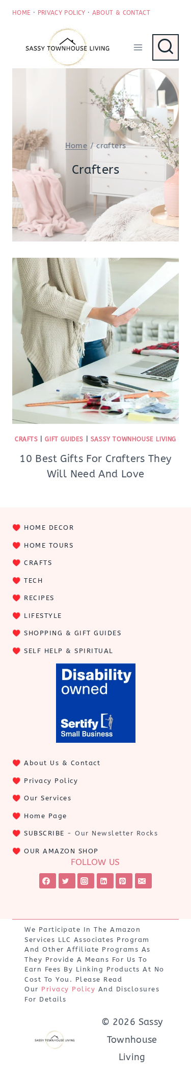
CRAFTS (38, 562)
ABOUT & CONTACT (121, 12)
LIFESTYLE (43, 615)
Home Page (45, 816)
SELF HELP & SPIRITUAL (69, 651)
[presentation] (95, 341)
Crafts (26, 439)
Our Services (47, 798)
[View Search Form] (165, 47)
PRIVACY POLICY (62, 12)
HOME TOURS (48, 545)
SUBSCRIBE (44, 833)
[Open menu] (137, 47)
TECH (33, 580)
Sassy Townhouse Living (133, 439)
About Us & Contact (62, 763)
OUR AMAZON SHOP (61, 851)
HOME (21, 12)
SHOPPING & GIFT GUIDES (72, 633)
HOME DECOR (49, 527)
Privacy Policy (51, 781)
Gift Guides (64, 439)
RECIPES (39, 598)
